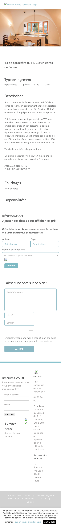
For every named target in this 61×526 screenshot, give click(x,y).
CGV (43, 498)
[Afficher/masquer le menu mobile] (55, 4)
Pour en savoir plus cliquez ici (28, 522)
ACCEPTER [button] (49, 522)
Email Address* (11, 394)
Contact (30, 502)
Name (7, 404)
